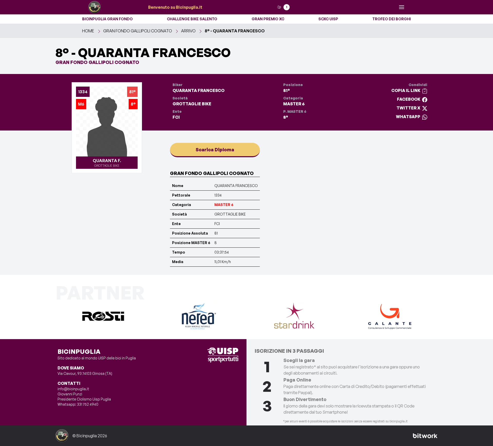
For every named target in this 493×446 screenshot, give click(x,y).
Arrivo (188, 30)
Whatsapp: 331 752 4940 (78, 404)
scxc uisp (328, 19)
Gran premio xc (268, 19)
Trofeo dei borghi (391, 19)
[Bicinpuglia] (94, 7)
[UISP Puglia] (222, 355)
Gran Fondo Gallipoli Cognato (137, 30)
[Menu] (402, 7)
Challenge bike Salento (192, 19)
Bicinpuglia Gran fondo (107, 19)
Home (88, 30)
